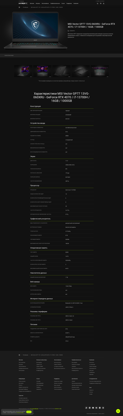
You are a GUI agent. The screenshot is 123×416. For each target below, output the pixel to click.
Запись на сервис (58, 383)
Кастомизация (39, 385)
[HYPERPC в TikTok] (86, 407)
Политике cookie (20, 412)
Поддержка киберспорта (95, 383)
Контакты (91, 362)
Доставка (21, 383)
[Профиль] (103, 3)
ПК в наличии (22, 362)
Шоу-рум (91, 370)
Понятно (29, 412)
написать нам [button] (58, 408)
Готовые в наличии (40, 368)
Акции (90, 394)
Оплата (20, 385)
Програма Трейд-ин (23, 389)
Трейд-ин (38, 387)
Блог (90, 387)
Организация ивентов (77, 383)
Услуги (38, 378)
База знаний (57, 385)
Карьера (91, 374)
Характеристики (9, 55)
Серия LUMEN (39, 366)
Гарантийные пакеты (24, 400)
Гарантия (21, 395)
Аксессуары (21, 370)
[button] (21, 1)
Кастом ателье (57, 362)
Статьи (91, 392)
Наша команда (92, 366)
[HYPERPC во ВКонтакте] (96, 407)
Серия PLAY (39, 364)
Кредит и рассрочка (23, 387)
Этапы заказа (22, 381)
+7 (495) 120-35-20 (100, 1)
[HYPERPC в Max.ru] (90, 407)
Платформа (25, 7)
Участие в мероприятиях (95, 381)
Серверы (74, 366)
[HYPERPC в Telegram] (103, 407)
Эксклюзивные (22, 366)
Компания (91, 360)
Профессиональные (23, 368)
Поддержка (57, 378)
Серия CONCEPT (58, 364)
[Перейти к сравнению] (97, 3)
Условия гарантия (23, 398)
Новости (91, 390)
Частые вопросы (58, 389)
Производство (92, 368)
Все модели (39, 362)
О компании (92, 364)
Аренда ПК (38, 389)
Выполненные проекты (59, 368)
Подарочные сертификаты (25, 391)
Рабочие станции (76, 364)
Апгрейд (38, 381)
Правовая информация (92, 413)
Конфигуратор (39, 370)
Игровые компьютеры (41, 360)
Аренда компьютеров (77, 385)
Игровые (21, 364)
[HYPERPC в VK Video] (100, 407)
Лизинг (73, 381)
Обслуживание (39, 383)
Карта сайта (101, 413)
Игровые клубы (75, 387)
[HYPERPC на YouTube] (93, 407)
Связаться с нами (58, 381)
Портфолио (92, 372)
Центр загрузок (57, 387)
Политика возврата (23, 402)
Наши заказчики (76, 389)
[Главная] (19, 7)
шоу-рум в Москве (34, 408)
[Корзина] (100, 3)
